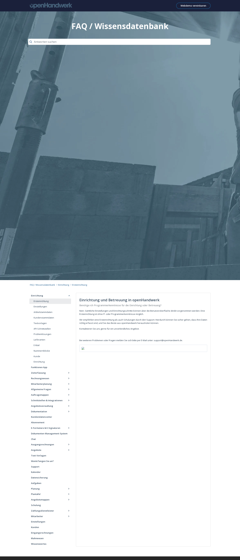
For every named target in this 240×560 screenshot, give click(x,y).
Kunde (37, 356)
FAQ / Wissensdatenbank (42, 284)
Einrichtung (63, 284)
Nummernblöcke (42, 350)
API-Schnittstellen (42, 328)
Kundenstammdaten (44, 317)
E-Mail (37, 345)
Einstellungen (40, 306)
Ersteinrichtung (79, 284)
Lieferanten (39, 339)
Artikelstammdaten (43, 312)
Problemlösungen (42, 334)
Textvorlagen (40, 323)
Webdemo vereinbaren (193, 5)
